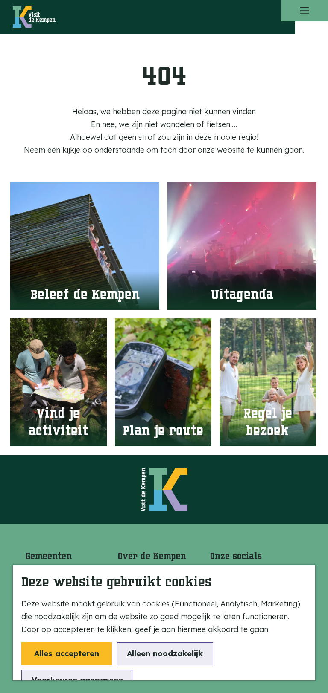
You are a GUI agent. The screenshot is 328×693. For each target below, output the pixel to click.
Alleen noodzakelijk (165, 653)
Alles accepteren (66, 653)
